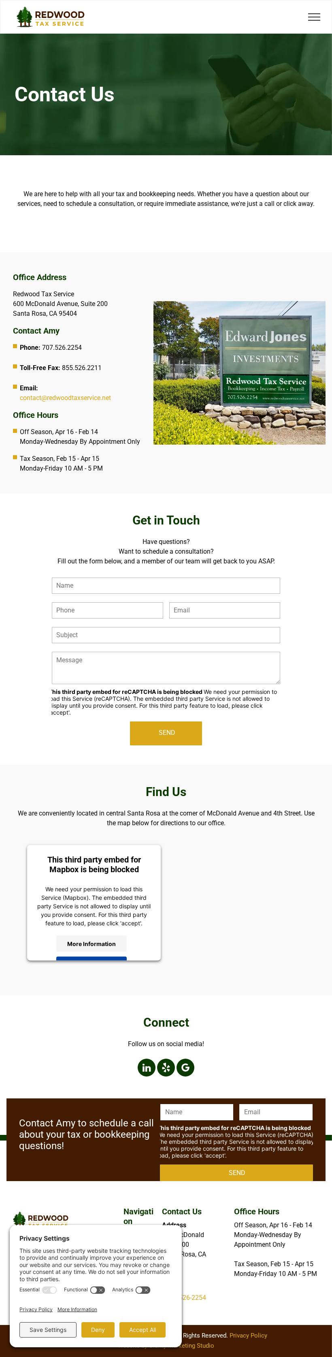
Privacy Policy (248, 1335)
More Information (91, 943)
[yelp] (166, 1069)
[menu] (314, 17)
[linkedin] (146, 1069)
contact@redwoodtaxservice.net (65, 398)
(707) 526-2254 (184, 1297)
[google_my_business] (185, 1069)
